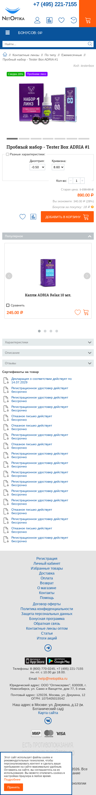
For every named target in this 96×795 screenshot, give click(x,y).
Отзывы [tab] (10, 363)
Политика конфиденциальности (47, 609)
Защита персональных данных (46, 614)
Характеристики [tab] (16, 342)
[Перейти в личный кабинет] (37, 20)
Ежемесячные (71, 55)
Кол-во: (61, 180)
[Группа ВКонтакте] (48, 720)
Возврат (47, 583)
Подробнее (12, 779)
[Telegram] (48, 647)
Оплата (47, 578)
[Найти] (90, 44)
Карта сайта (48, 713)
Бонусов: (30, 33)
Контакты (46, 593)
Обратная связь (47, 623)
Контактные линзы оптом (47, 628)
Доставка (46, 573)
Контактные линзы (26, 55)
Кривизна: (59, 161)
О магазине (46, 588)
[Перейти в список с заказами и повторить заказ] (74, 20)
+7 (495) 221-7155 (55, 4)
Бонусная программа (47, 619)
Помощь (47, 598)
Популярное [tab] (14, 236)
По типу (50, 55)
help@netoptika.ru (52, 678)
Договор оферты (47, 604)
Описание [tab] (12, 352)
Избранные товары (47, 568)
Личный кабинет (46, 563)
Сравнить (17, 305)
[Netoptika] (13, 13)
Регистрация (46, 558)
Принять (13, 787)
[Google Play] (59, 661)
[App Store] (35, 661)
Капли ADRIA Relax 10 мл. (48, 295)
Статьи (47, 633)
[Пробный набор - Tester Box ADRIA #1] (48, 103)
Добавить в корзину (63, 217)
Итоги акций (47, 638)
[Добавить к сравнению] (33, 217)
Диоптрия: (37, 161)
